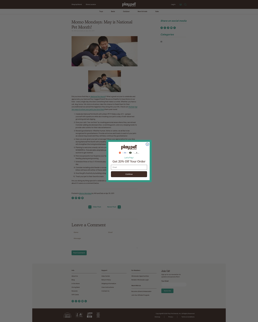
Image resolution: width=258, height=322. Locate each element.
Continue (129, 174)
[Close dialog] (147, 144)
